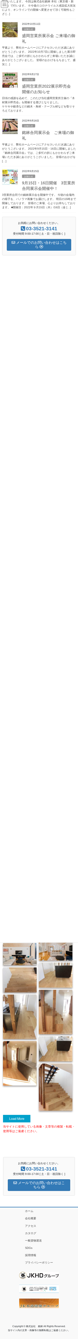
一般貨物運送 (33, 1240)
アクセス (30, 1225)
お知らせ (28, 29)
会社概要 (30, 1218)
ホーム (29, 1211)
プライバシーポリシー (39, 1262)
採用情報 (30, 1255)
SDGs (28, 1247)
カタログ (30, 1233)
